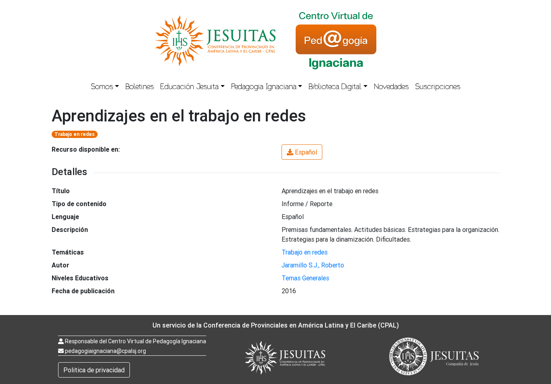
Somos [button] (102, 87)
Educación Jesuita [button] (189, 87)
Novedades (391, 87)
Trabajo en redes (74, 134)
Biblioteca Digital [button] (335, 87)
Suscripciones (437, 87)
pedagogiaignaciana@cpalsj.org (105, 351)
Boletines (139, 87)
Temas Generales (305, 278)
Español (306, 152)
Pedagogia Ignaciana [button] (263, 87)
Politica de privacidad (94, 370)
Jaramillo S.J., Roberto (313, 265)
